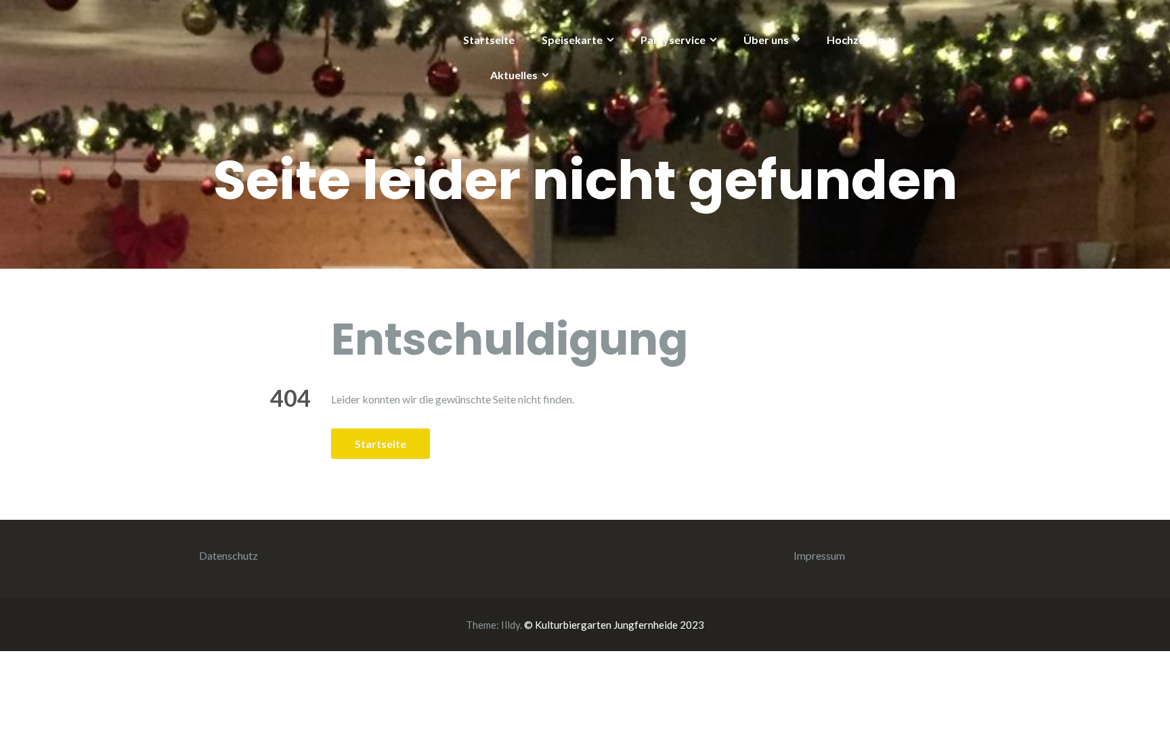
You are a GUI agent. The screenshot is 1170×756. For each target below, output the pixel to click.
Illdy (510, 625)
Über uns (766, 39)
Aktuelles (514, 74)
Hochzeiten (855, 39)
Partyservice (673, 39)
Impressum (819, 555)
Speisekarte (572, 39)
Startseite (489, 39)
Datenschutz (228, 555)
